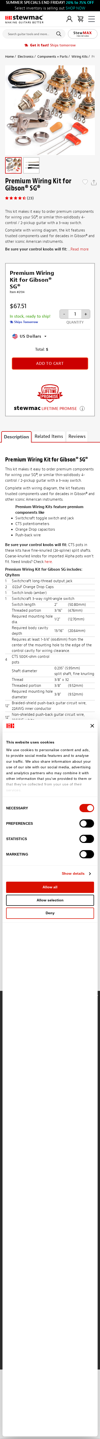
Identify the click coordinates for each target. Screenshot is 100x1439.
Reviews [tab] (77, 436)
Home (9, 56)
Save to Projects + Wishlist (85, 182)
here (48, 561)
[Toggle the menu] (91, 19)
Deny (50, 913)
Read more (80, 249)
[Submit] (59, 33)
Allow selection (50, 900)
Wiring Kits (80, 56)
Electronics (26, 56)
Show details (73, 873)
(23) (30, 198)
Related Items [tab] (49, 436)
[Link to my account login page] (69, 19)
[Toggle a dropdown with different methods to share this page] (94, 182)
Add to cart (50, 363)
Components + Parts (52, 56)
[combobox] (34, 32)
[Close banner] (92, 726)
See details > (82, 408)
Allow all (50, 887)
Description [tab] (16, 437)
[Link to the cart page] (80, 19)
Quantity (75, 322)
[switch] (86, 823)
